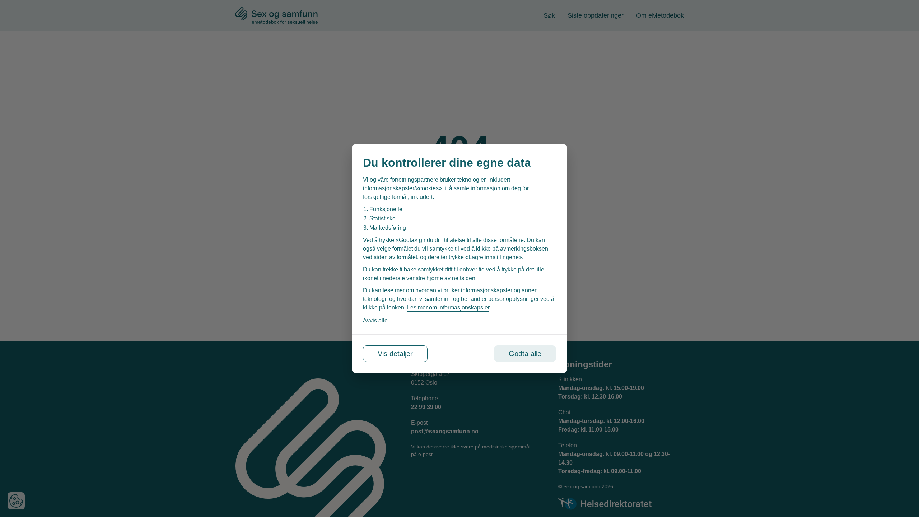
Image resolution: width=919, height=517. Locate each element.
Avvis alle (375, 320)
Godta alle (525, 354)
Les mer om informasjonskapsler (448, 307)
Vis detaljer (395, 354)
